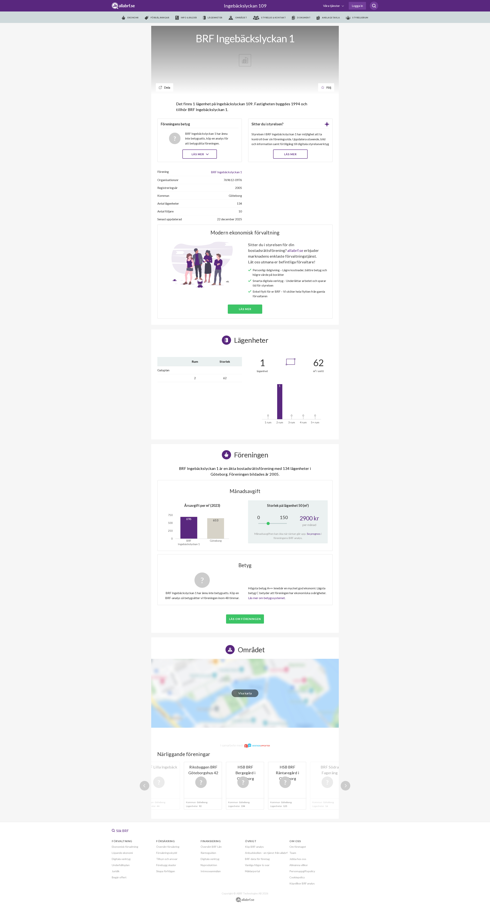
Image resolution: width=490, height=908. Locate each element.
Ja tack (245, 490)
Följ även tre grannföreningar (217, 479)
